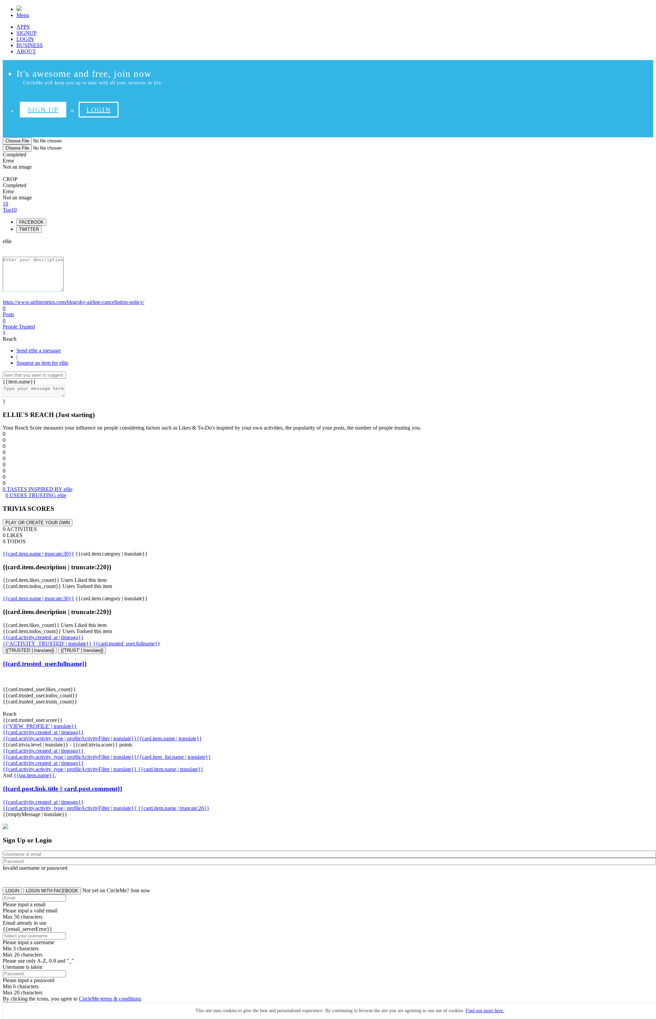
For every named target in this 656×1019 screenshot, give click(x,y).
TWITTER (29, 229)
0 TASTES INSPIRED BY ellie (37, 489)
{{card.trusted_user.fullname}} (126, 643)
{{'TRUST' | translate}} (82, 650)
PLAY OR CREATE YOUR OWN (37, 522)
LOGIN (25, 39)
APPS (23, 27)
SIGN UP (43, 109)
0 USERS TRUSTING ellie (35, 495)
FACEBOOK (31, 222)
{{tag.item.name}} (34, 775)
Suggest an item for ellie (42, 363)
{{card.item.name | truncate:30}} (38, 554)
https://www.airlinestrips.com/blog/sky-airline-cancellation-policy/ (73, 302)
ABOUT (26, 51)
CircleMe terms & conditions (110, 999)
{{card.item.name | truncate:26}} (173, 808)
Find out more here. (485, 1010)
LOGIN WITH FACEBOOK (52, 890)
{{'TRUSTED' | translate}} (29, 650)
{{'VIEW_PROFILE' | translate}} (40, 726)
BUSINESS (29, 45)
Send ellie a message (38, 350)
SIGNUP (26, 33)
